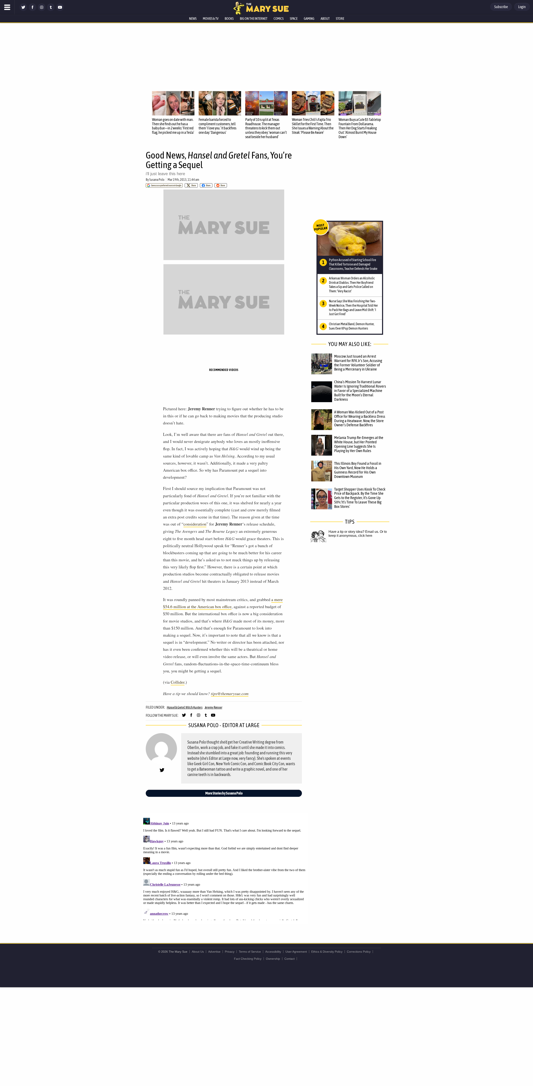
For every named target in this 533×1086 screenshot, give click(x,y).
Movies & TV (210, 18)
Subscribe (501, 7)
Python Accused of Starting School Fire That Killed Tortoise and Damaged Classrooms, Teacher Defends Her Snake (353, 264)
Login (522, 7)
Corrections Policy (359, 951)
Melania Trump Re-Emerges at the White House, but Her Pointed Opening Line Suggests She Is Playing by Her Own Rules (358, 444)
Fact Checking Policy (248, 958)
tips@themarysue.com (229, 693)
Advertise (214, 951)
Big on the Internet (253, 18)
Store (340, 18)
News (193, 18)
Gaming (309, 18)
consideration (194, 524)
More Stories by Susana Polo (224, 793)
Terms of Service (250, 951)
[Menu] (7, 7)
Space (294, 18)
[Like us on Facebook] (32, 10)
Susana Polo (156, 179)
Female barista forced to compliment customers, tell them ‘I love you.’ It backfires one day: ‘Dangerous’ (217, 126)
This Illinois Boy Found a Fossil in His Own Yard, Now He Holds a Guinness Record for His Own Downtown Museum (357, 470)
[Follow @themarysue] (23, 10)
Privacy (229, 951)
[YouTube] (60, 10)
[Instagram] (41, 10)
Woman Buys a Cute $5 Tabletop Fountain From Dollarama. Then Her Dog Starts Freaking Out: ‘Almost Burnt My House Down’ (360, 128)
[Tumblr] (51, 10)
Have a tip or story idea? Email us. (354, 531)
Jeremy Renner (213, 707)
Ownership (273, 958)
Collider (177, 682)
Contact (289, 958)
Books (229, 18)
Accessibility (273, 951)
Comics (279, 18)
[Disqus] (225, 868)
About (325, 18)
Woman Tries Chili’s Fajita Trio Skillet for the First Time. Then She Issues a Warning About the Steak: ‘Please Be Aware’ (313, 126)
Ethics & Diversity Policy (326, 951)
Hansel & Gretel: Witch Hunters (185, 707)
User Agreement (296, 951)
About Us (198, 951)
